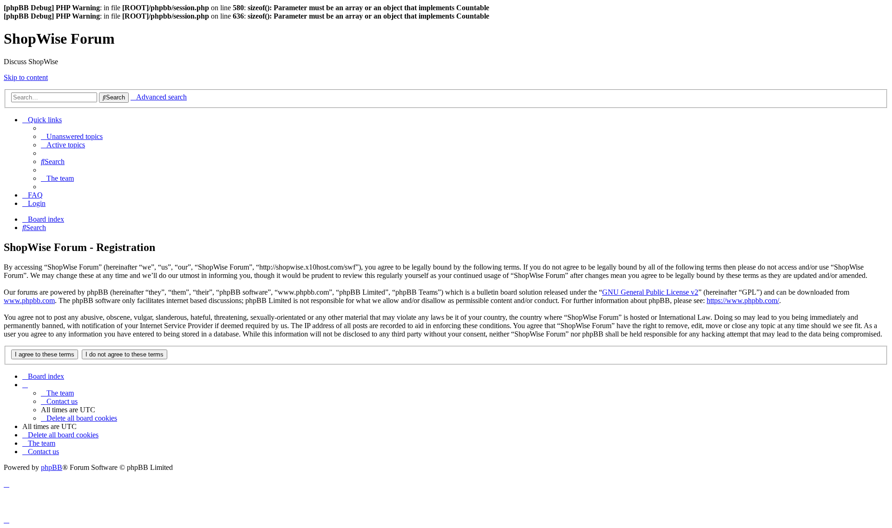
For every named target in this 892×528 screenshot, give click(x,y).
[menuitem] (72, 136)
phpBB (51, 467)
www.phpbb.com (29, 300)
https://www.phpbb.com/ (743, 300)
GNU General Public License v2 (650, 292)
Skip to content (26, 77)
